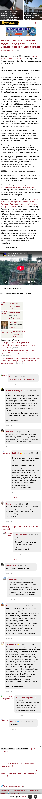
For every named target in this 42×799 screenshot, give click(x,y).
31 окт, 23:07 (22, 566)
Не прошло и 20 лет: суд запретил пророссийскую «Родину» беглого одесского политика (18, 345)
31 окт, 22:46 (19, 432)
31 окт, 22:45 (32, 391)
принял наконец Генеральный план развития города (18, 186)
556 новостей (14, 306)
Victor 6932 (13, 580)
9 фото (18, 318)
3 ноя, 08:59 (25, 722)
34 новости (12, 327)
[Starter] (2, 504)
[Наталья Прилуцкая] (2, 391)
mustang (9, 432)
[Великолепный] (2, 606)
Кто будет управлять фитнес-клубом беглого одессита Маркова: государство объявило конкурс (20, 352)
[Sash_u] (4, 720)
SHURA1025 (11, 644)
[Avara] (4, 375)
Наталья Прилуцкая (14, 391)
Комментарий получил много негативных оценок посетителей (19, 528)
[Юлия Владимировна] (7, 699)
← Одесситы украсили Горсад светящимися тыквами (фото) (18, 765)
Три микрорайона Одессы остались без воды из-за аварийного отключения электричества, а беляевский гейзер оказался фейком (10, 15)
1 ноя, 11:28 (25, 644)
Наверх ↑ (6, 751)
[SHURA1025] (2, 644)
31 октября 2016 (7, 51)
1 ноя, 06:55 (28, 453)
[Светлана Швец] (7, 535)
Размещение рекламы (20, 790)
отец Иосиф (11, 566)
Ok (30, 797)
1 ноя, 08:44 (25, 606)
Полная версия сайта (6, 790)
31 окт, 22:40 (20, 377)
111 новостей (12, 318)
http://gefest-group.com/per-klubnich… (23, 379)
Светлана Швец (21, 535)
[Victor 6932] (4, 579)
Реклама (21, 36)
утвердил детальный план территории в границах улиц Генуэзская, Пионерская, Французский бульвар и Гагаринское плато (20, 203)
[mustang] (2, 432)
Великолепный (12, 606)
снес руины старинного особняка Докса (19, 57)
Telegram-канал (14, 793)
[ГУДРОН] (6, 453)
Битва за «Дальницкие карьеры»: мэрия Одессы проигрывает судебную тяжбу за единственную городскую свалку (20, 360)
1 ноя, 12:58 (23, 580)
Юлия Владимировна (24, 698)
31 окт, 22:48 (18, 504)
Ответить (12, 385)
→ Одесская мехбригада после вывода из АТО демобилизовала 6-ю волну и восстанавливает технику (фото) (19, 773)
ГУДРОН (15, 453)
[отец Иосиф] (2, 566)
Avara (11, 377)
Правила (33, 749)
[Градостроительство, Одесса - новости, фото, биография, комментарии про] (6, 332)
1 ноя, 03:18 (33, 535)
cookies (23, 797)
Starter (9, 504)
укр (35, 23)
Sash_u (13, 722)
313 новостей (16, 334)
